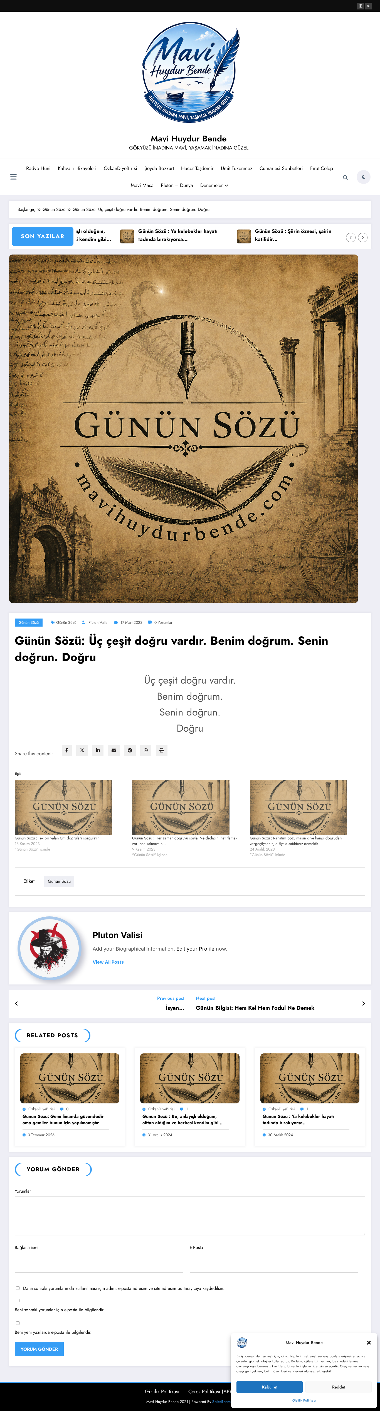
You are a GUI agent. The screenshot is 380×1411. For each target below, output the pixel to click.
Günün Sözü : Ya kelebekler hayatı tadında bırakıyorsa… (137, 235)
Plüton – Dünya (177, 185)
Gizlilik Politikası (304, 1400)
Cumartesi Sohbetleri (281, 168)
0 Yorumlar (163, 622)
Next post (206, 998)
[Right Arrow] (362, 237)
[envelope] (114, 750)
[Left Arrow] (350, 237)
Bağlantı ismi (26, 1247)
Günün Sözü (29, 622)
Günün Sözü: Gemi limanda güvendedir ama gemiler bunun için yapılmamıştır (63, 1119)
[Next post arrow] (363, 1003)
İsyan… (175, 1008)
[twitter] (82, 750)
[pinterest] (130, 750)
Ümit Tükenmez (236, 168)
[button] (369, 1342)
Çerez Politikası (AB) (209, 1391)
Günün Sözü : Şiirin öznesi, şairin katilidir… (253, 235)
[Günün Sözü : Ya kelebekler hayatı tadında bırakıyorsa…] (309, 1078)
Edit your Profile (195, 949)
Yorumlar (23, 1191)
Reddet (338, 1387)
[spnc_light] (364, 177)
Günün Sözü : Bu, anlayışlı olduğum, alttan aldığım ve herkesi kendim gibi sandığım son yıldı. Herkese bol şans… (181, 1119)
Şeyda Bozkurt (159, 168)
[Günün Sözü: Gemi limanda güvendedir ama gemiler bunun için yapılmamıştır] (69, 1078)
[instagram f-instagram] (360, 6)
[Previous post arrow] (16, 1003)
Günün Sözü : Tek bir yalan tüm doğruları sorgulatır (57, 838)
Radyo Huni (38, 168)
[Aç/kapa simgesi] (13, 177)
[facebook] (67, 750)
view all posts (108, 962)
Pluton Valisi (98, 622)
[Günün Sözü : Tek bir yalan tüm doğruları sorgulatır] (71, 807)
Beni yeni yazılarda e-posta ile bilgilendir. (53, 1332)
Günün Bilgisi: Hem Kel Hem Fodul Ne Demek (255, 1008)
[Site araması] (345, 178)
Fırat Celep (321, 168)
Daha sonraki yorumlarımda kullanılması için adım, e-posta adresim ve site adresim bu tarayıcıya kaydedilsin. (123, 1288)
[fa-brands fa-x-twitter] (368, 6)
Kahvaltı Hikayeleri (77, 168)
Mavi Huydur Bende (189, 138)
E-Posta (196, 1247)
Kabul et (269, 1387)
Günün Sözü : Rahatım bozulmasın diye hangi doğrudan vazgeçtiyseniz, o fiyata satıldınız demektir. (296, 840)
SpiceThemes (223, 1401)
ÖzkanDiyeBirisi (120, 168)
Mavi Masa (142, 185)
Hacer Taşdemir (197, 168)
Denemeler (211, 185)
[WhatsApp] (145, 750)
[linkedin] (97, 750)
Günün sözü (66, 622)
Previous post (170, 998)
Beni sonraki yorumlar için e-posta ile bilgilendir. (60, 1310)
